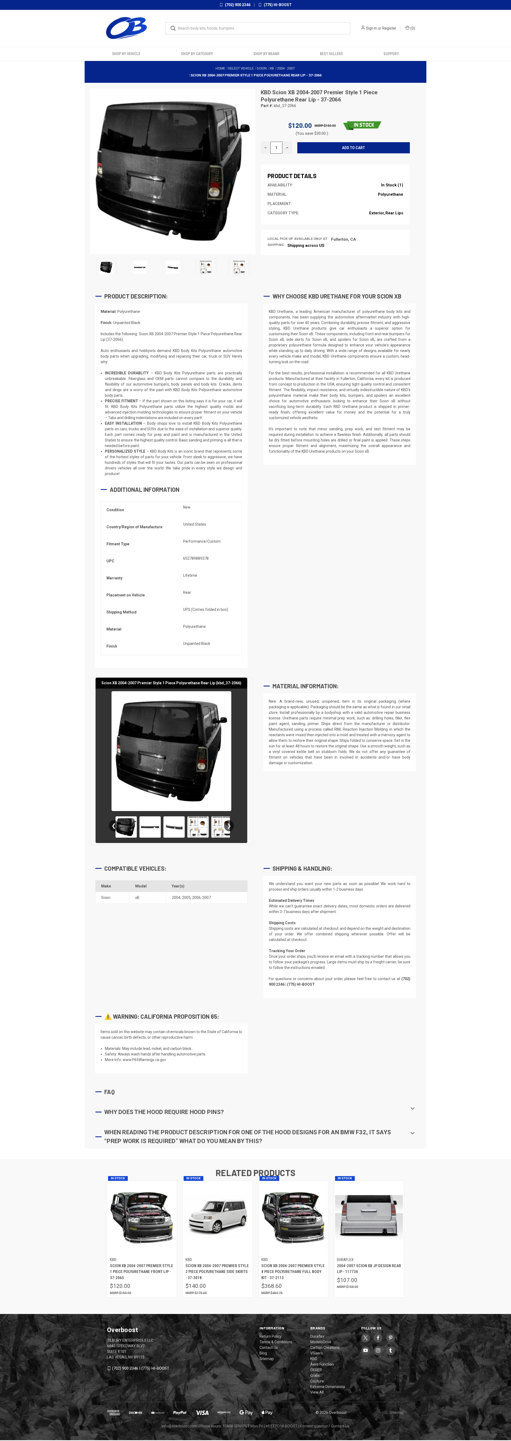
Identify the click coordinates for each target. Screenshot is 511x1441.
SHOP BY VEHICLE (126, 53)
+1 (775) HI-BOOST (282, 1426)
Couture (317, 1381)
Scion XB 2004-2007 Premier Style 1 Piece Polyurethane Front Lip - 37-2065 (141, 1271)
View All (317, 1392)
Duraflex (317, 1336)
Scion (105, 897)
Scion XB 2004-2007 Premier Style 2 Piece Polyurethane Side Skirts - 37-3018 (217, 1271)
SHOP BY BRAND (266, 53)
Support (391, 53)
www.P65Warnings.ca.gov (144, 1060)
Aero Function (322, 1364)
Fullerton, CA (343, 239)
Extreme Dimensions (327, 1386)
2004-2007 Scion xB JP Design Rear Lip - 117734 (369, 1268)
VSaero (316, 1353)
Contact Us (268, 1347)
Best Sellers (331, 53)
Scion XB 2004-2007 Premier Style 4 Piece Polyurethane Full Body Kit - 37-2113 (293, 1271)
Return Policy (270, 1336)
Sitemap (266, 1358)
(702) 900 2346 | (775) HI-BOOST (140, 1368)
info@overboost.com (179, 1426)
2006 (196, 897)
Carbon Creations (325, 1347)
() (412, 28)
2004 (176, 897)
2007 (206, 897)
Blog (263, 1353)
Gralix (315, 1375)
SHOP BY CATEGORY (197, 53)
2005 (186, 897)
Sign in (371, 28)
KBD (266, 92)
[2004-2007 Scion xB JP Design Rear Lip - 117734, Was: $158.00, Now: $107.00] (369, 1218)
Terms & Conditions (275, 1342)
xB (137, 897)
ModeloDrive (320, 1342)
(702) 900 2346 (237, 5)
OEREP (316, 1370)
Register (389, 28)
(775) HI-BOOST (277, 5)
